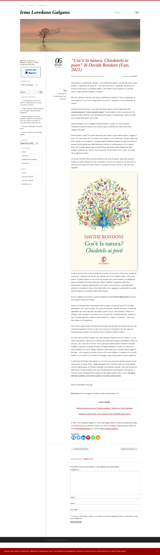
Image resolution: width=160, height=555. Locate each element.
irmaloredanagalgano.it (83, 429)
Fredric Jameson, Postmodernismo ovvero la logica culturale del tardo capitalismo (31, 110)
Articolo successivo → (128, 449)
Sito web (74, 509)
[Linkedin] (83, 437)
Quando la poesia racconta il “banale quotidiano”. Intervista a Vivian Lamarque (104, 408)
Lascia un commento (131, 76)
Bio (22, 5)
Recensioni (100, 76)
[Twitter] (78, 437)
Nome (73, 497)
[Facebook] (73, 437)
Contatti (30, 5)
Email (73, 503)
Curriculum (42, 5)
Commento (75, 470)
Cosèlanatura (62, 93)
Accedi (24, 172)
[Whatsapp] (93, 437)
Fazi (64, 96)
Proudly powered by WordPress (57, 540)
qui (91, 385)
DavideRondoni (58, 96)
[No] (157, 551)
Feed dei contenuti (27, 176)
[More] (98, 437)
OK (128, 551)
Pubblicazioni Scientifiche (29, 159)
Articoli (24, 152)
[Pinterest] (88, 437)
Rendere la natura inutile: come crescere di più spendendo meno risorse (104, 414)
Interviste (25, 155)
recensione (63, 99)
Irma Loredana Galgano (45, 12)
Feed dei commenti (27, 180)
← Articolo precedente (80, 449)
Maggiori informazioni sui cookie (143, 551)
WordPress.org (26, 184)
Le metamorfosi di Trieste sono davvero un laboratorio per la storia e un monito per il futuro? (31, 103)
